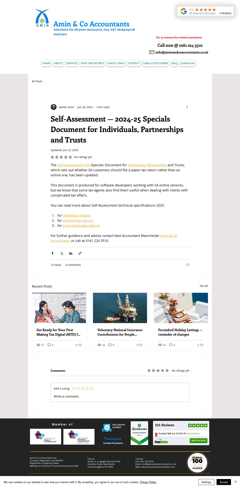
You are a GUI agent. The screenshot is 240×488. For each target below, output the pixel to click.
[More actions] (187, 107)
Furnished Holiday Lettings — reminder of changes (180, 332)
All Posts (37, 81)
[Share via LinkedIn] (71, 253)
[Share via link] (80, 253)
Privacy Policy (148, 482)
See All (204, 286)
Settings (206, 482)
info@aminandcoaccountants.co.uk (159, 464)
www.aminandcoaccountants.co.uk (158, 466)
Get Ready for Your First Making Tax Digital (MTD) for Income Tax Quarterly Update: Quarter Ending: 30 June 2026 (59, 332)
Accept (224, 482)
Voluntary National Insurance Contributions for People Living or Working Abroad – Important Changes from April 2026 (120, 332)
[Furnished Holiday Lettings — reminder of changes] (181, 308)
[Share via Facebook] (52, 253)
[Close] (235, 482)
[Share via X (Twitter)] (61, 253)
